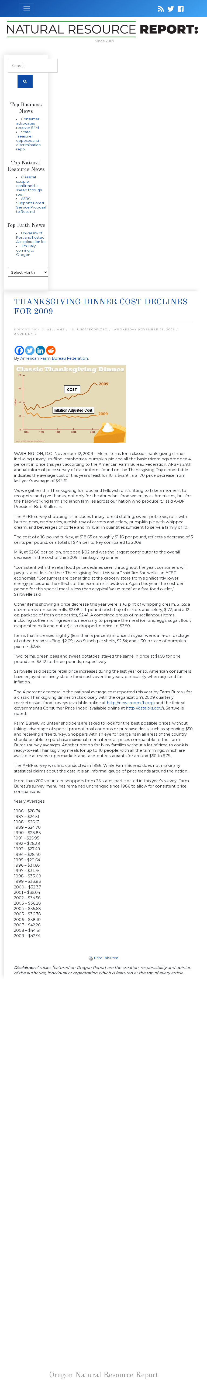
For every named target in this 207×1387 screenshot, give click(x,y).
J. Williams (53, 329)
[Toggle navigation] (26, 8)
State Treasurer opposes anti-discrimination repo (28, 140)
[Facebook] (19, 350)
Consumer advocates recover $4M (27, 123)
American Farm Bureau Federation (54, 358)
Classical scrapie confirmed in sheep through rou (29, 185)
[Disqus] (103, 1054)
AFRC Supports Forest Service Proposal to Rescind (31, 205)
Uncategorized (92, 329)
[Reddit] (51, 350)
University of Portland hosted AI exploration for (31, 237)
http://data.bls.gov (143, 708)
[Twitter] (29, 350)
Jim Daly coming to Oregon (26, 250)
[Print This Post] (91, 958)
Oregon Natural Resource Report (103, 1375)
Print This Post (106, 958)
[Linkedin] (40, 350)
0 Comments (25, 333)
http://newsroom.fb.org (130, 702)
